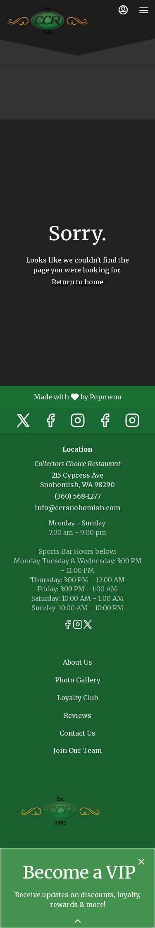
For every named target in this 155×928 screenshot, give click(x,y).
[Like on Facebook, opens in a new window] (50, 422)
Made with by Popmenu (64, 396)
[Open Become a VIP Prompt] (78, 921)
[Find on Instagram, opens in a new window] (77, 422)
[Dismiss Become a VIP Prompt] (141, 862)
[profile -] (123, 10)
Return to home (77, 282)
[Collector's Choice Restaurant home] (47, 20)
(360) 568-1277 (78, 496)
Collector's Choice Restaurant (60, 811)
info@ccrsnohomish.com (77, 508)
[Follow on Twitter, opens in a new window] (23, 422)
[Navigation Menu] (144, 10)
